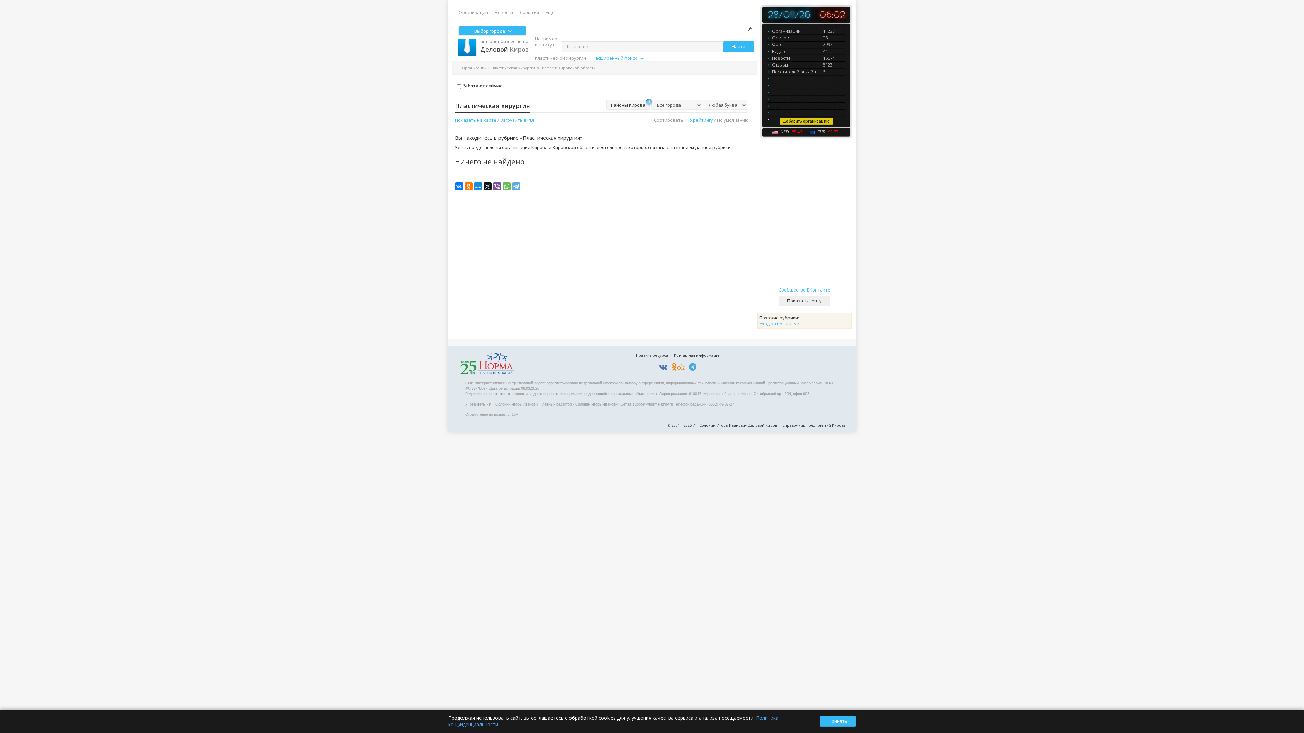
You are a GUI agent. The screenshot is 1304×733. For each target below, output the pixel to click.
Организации (473, 12)
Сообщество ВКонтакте (804, 290)
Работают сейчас (481, 85)
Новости (504, 12)
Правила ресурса (652, 355)
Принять (838, 721)
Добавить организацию (806, 121)
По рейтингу (699, 120)
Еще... (552, 12)
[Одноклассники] (469, 186)
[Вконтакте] (665, 368)
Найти (738, 46)
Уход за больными (779, 324)
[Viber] (497, 186)
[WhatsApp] (507, 186)
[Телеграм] (694, 368)
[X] (488, 186)
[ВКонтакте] (459, 186)
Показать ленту (804, 301)
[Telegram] (516, 186)
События (529, 12)
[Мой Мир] (478, 186)
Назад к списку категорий (625, 67)
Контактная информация (697, 355)
